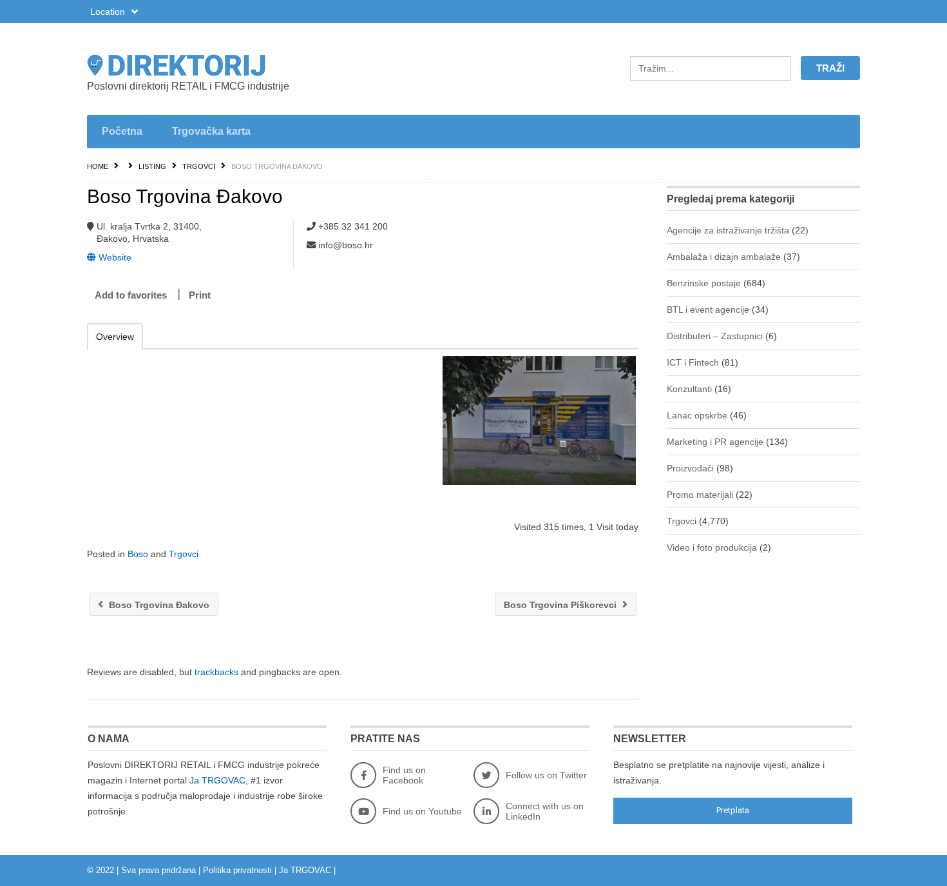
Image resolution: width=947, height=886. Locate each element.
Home (97, 166)
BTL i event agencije (708, 309)
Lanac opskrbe (697, 415)
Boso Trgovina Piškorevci (561, 605)
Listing (152, 166)
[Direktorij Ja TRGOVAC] (209, 65)
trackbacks (216, 672)
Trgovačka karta (211, 131)
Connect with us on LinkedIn (545, 811)
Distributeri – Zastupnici (715, 336)
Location (109, 11)
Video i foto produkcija (712, 547)
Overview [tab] (115, 336)
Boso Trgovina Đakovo (157, 605)
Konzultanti (689, 389)
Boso (138, 554)
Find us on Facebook (404, 775)
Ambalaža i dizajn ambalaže (724, 256)
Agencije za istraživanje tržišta (728, 230)
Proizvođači (690, 468)
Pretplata (732, 810)
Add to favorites (131, 295)
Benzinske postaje (704, 283)
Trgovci (198, 166)
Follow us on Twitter (546, 775)
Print (200, 295)
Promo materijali (700, 494)
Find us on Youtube (422, 811)
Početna (122, 131)
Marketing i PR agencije (715, 442)
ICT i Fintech (693, 362)
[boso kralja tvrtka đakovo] (539, 420)
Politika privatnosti (237, 870)
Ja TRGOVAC (217, 780)
